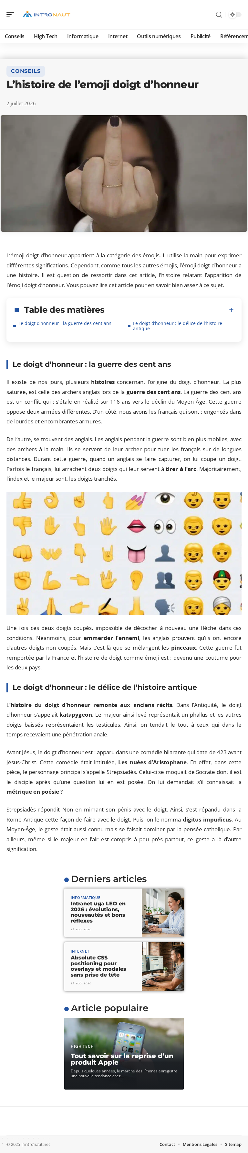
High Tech (82, 1046)
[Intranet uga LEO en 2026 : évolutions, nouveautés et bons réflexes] (163, 913)
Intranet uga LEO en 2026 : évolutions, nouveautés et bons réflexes (98, 912)
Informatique (85, 897)
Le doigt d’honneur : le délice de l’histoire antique (177, 325)
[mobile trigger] (11, 14)
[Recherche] (218, 15)
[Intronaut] (46, 14)
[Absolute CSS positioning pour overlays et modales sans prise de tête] (163, 966)
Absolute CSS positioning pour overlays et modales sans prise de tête (98, 966)
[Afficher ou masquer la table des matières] (169, 310)
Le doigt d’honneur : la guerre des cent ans (64, 323)
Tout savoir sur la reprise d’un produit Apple (122, 1059)
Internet (80, 951)
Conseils (25, 71)
